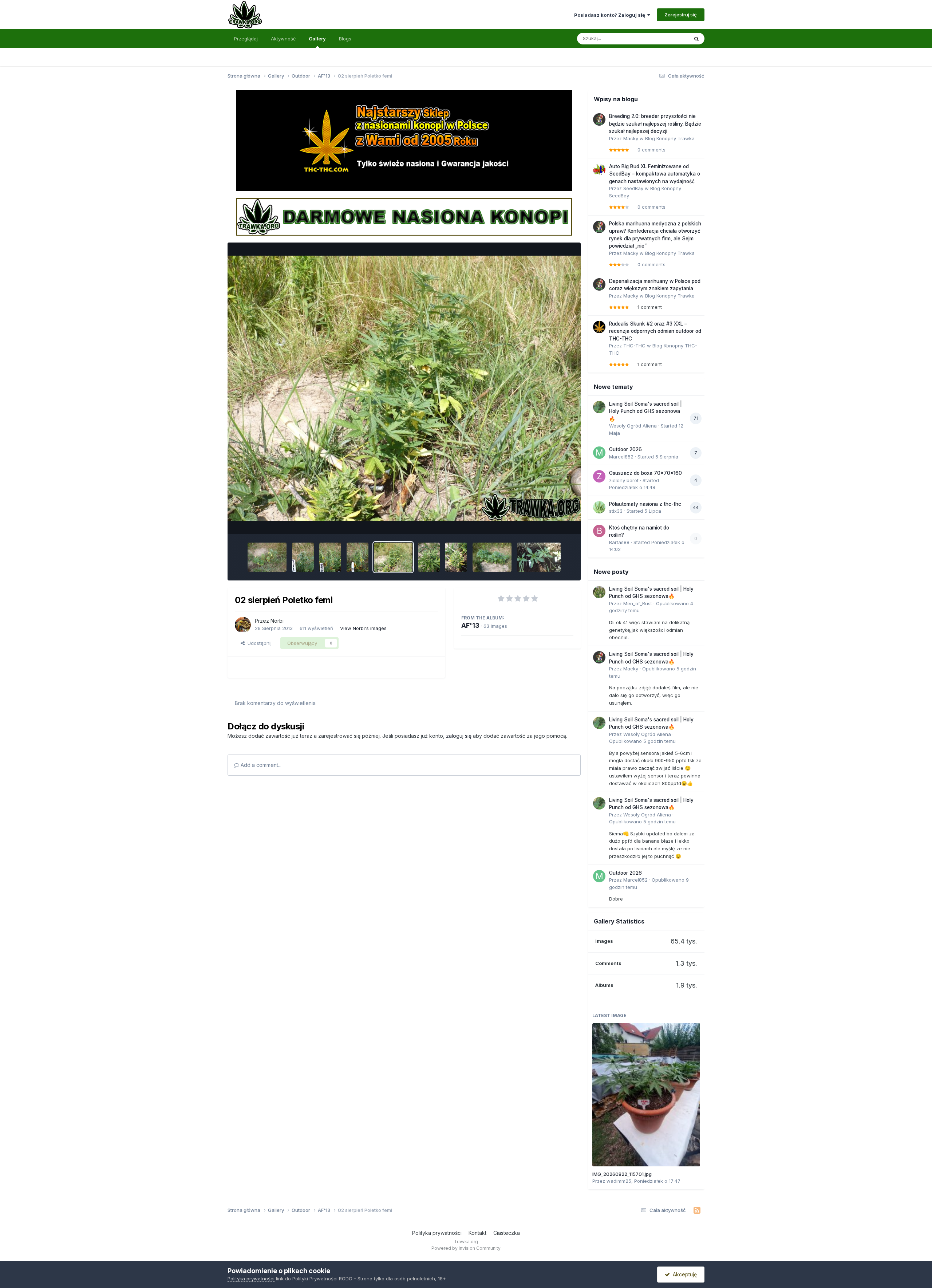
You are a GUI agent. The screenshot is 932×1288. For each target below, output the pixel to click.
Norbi (277, 621)
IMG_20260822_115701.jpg (622, 1174)
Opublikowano (642, 741)
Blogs (345, 39)
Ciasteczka (506, 1233)
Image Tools (550, 521)
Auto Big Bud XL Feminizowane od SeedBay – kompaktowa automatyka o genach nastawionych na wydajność (654, 174)
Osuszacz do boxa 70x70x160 (645, 473)
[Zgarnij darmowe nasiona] (404, 216)
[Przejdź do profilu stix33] (599, 507)
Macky (630, 138)
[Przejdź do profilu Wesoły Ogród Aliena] (599, 407)
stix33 (616, 511)
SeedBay (633, 188)
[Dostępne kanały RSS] (697, 1210)
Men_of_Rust (637, 603)
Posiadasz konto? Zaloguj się (610, 15)
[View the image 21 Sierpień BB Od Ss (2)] (357, 557)
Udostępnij (258, 643)
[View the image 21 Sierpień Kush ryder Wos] (303, 557)
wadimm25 (619, 1181)
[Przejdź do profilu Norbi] (243, 625)
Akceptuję (683, 1274)
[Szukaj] (696, 38)
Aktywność (283, 39)
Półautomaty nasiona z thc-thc (645, 504)
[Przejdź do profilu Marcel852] (599, 452)
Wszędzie (668, 38)
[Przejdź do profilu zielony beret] (599, 476)
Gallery (317, 39)
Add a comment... (260, 765)
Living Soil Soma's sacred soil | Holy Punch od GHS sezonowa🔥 (645, 411)
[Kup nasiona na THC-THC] (404, 140)
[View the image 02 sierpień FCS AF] (429, 557)
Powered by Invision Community (466, 1248)
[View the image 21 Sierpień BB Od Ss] (330, 557)
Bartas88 (619, 542)
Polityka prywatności (437, 1233)
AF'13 (470, 625)
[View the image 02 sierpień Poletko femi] (393, 557)
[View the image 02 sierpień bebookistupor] (492, 557)
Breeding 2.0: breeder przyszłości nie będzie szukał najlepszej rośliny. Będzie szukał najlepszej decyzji (655, 123)
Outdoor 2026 (625, 449)
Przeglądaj (246, 39)
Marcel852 (621, 457)
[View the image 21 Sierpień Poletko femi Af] (267, 557)
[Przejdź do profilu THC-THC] (599, 327)
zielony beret (624, 480)
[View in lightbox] (404, 388)
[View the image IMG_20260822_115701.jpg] (646, 1094)
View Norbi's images (363, 628)
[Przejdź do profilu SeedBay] (599, 170)
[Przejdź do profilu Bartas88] (599, 531)
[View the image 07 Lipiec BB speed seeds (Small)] (539, 557)
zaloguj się (458, 736)
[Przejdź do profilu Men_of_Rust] (599, 592)
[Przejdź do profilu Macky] (599, 119)
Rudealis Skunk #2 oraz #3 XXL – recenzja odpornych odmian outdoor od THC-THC (655, 331)
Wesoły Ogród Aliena (633, 426)
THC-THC (634, 345)
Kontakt (477, 1233)
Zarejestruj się (680, 14)
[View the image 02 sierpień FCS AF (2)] (456, 557)
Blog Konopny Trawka (670, 138)
